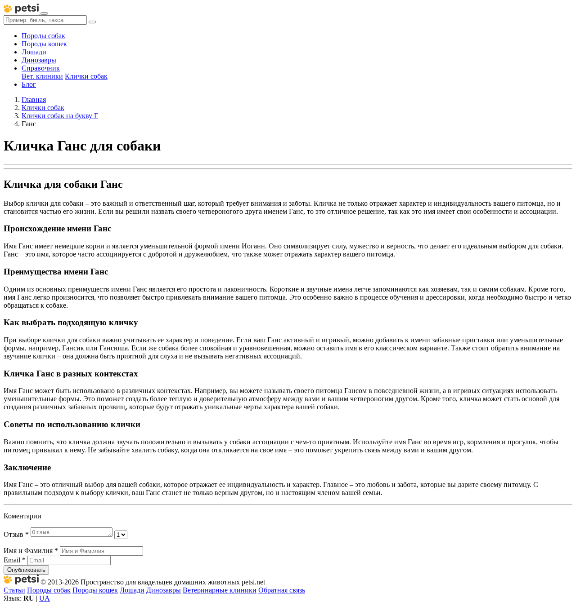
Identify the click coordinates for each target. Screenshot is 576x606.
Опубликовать (26, 569)
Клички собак (86, 76)
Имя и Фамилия (31, 550)
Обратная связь (281, 590)
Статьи (14, 590)
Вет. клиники (42, 76)
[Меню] (44, 13)
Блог (29, 84)
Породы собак (43, 36)
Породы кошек (44, 44)
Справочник (41, 68)
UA (44, 598)
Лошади (34, 52)
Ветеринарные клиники (219, 590)
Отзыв (16, 534)
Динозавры (39, 60)
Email (15, 560)
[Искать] (92, 22)
